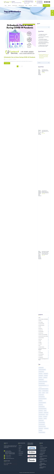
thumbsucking (41, 428)
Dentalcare (40, 400)
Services (20, 447)
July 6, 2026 (43, 255)
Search (38, 23)
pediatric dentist (41, 420)
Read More (7, 63)
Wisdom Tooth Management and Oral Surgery (42, 464)
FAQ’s (20, 450)
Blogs (26, 5)
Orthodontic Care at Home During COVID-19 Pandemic (19, 57)
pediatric (45, 418)
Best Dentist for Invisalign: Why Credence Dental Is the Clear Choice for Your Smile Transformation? (43, 42)
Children (40, 320)
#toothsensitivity (41, 379)
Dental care (40, 328)
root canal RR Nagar (41, 422)
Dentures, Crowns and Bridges (43, 334)
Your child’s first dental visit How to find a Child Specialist (43, 56)
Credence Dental (41, 394)
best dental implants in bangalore (43, 388)
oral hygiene (45, 416)
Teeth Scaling (41, 352)
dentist (45, 410)
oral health (40, 416)
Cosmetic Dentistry (41, 323)
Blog (39, 317)
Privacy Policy (21, 453)
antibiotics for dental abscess (43, 381)
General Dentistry (41, 337)
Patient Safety (21, 451)
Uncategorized (41, 357)
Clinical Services (14, 5)
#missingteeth (41, 375)
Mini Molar (30, 5)
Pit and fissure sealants (43, 447)
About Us (9, 5)
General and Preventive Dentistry (43, 336)
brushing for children (45, 390)
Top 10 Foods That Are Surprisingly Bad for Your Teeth (45, 131)
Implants (40, 342)
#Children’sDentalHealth (42, 369)
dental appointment (41, 396)
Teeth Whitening (41, 354)
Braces (40, 390)
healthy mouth (46, 412)
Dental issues (40, 410)
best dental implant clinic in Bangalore (42, 385)
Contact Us (35, 5)
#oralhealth (45, 375)
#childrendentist (41, 367)
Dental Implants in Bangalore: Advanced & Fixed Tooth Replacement (45, 192)
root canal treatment (41, 424)
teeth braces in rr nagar (42, 426)
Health (40, 340)
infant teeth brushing (41, 414)
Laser (47, 414)
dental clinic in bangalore (42, 402)
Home (5, 5)
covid (47, 392)
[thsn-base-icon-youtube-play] (48, 2)
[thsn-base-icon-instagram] (49, 2)
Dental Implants (41, 331)
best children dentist (41, 383)
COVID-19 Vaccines (41, 325)
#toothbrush (45, 377)
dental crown (40, 404)
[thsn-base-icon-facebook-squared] (44, 2)
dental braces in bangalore (42, 398)
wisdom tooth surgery (42, 432)
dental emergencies (41, 406)
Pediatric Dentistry (43, 450)
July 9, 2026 (43, 72)
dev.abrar (10, 59)
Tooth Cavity (40, 355)
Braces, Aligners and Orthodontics (29, 24)
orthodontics (40, 418)
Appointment (46, 5)
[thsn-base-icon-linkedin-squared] (46, 2)
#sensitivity (40, 377)
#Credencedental (41, 371)
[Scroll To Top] (52, 473)
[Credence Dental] (7, 2)
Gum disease (40, 412)
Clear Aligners (41, 322)
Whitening (40, 430)
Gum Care (40, 339)
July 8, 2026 (43, 193)
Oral (39, 345)
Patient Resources (21, 5)
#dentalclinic (40, 373)
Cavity (40, 392)
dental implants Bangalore (42, 408)
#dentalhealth (46, 373)
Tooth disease (46, 428)
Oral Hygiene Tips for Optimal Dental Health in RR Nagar (45, 70)
